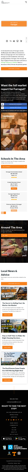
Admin (19, 463)
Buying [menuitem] (14, 427)
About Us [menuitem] (14, 432)
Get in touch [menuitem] (14, 434)
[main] (14, 195)
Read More (7, 314)
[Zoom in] (26, 38)
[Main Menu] (25, 2)
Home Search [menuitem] (14, 423)
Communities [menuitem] (14, 425)
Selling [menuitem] (14, 429)
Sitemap (15, 463)
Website (14, 188)
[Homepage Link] (5, 2)
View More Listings (14, 68)
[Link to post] (14, 293)
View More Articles (14, 283)
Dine (6, 235)
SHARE (25, 240)
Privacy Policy (10, 463)
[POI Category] (7, 41)
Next (25, 248)
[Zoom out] (26, 40)
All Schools (6, 166)
